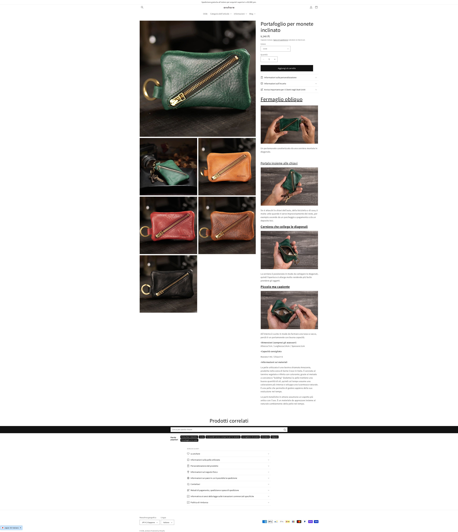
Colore (263, 44)
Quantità (264, 54)
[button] (142, 7)
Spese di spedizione (280, 40)
